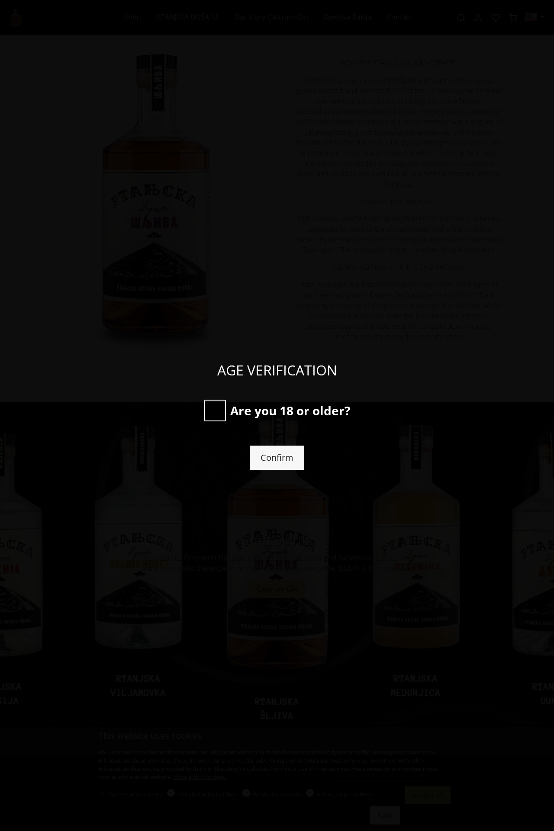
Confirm (277, 457)
